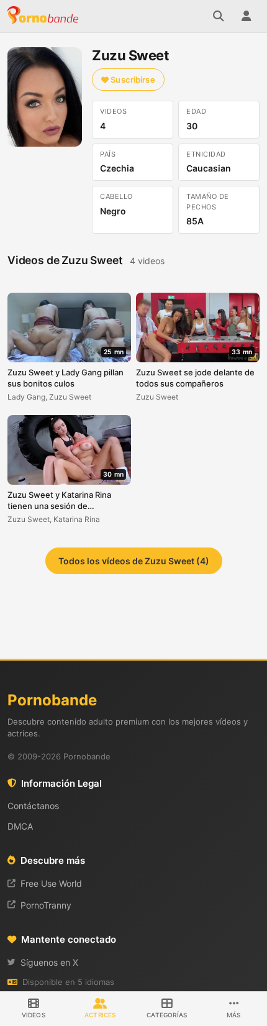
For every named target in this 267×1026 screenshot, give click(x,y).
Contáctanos (33, 805)
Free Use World (51, 883)
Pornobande (44, 16)
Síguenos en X (49, 962)
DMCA (20, 826)
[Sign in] (246, 16)
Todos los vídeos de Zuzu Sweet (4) (133, 561)
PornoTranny (45, 905)
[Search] (218, 16)
